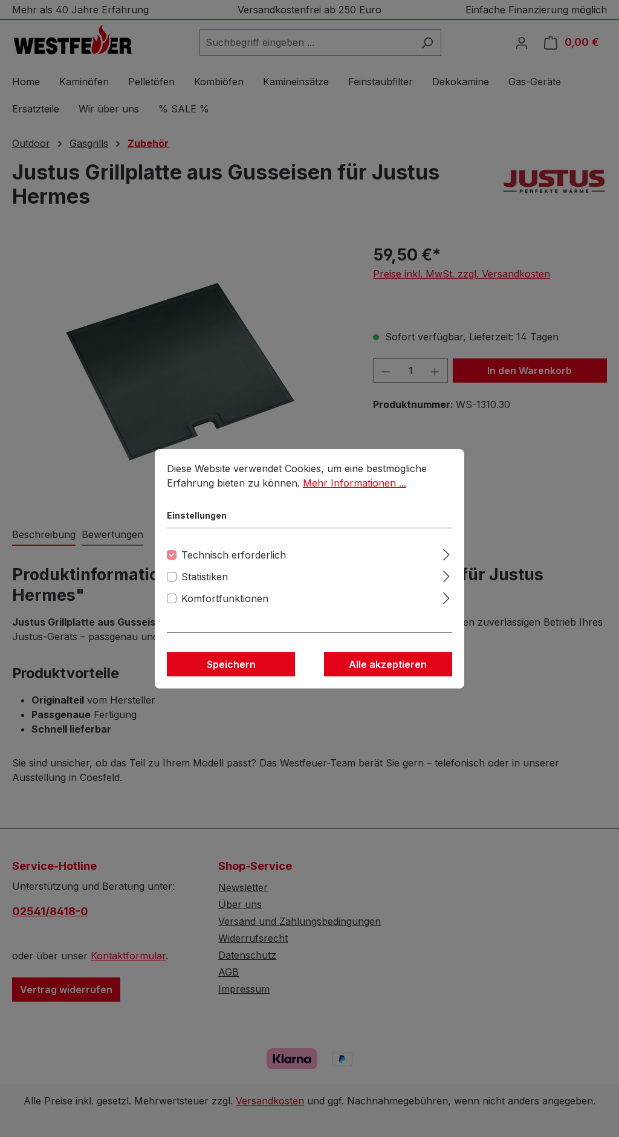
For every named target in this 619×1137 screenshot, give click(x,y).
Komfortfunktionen (224, 598)
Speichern (231, 664)
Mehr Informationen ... (354, 483)
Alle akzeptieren (388, 664)
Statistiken (204, 577)
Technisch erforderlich (233, 555)
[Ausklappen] (446, 552)
